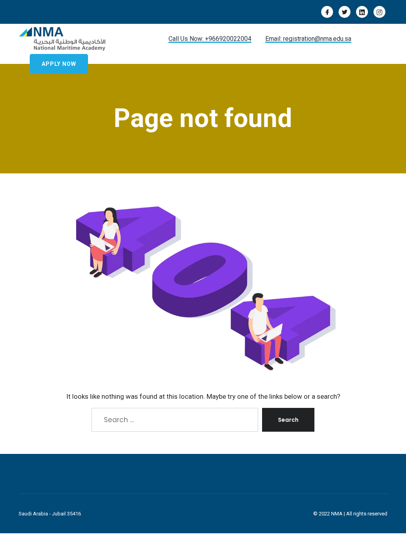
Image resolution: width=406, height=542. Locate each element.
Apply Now (59, 64)
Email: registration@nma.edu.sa (308, 38)
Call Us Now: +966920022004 (210, 38)
